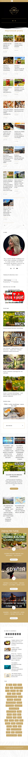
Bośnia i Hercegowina (18, 687)
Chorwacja (13, 690)
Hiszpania (18, 693)
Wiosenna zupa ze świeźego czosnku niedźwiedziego (19, 89)
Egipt (21, 690)
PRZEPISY (16, 720)
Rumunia (21, 720)
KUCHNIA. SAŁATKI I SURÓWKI (14, 708)
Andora (15, 684)
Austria (7, 687)
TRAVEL (20, 726)
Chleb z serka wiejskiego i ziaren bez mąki (16, 649)
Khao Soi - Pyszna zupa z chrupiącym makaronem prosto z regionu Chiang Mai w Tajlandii (16, 657)
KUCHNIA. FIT (19, 702)
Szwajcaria (9, 726)
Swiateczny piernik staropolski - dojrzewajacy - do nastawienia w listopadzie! (19, 134)
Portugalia (11, 720)
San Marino (8, 723)
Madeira (14, 714)
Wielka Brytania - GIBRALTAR (11, 735)
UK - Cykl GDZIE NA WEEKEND (16, 729)
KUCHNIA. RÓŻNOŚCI (18, 705)
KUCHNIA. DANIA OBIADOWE (11, 702)
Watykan (8, 732)
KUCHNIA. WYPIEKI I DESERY (11, 711)
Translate (15, 282)
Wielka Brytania (18, 732)
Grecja (14, 693)
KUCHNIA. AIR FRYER (17, 699)
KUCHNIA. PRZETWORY (9, 705)
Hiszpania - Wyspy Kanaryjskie (11, 696)
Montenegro (9, 717)
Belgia (11, 687)
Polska (6, 720)
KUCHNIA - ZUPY (9, 699)
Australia (19, 684)
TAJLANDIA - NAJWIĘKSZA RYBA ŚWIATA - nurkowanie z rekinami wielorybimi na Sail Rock (17, 666)
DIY (17, 690)
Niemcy (14, 717)
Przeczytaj (14, 488)
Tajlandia (15, 726)
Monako (19, 714)
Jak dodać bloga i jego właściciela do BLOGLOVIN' (16, 675)
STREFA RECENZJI (19, 723)
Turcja (8, 729)
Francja (9, 693)
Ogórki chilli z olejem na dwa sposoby (18, 45)
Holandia (20, 696)
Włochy (19, 735)
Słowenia (13, 723)
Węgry (13, 732)
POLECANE (19, 717)
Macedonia (9, 714)
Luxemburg (19, 711)
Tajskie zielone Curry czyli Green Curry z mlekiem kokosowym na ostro (17, 642)
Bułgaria (7, 690)
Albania (10, 684)
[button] (7, 20)
